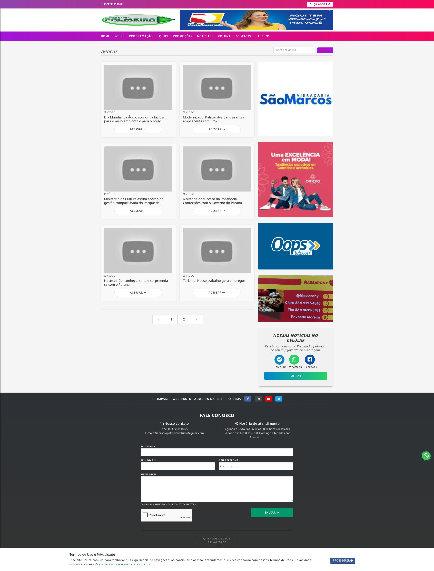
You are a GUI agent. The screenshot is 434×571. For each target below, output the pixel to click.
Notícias (204, 36)
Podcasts (243, 36)
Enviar (271, 512)
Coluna (224, 36)
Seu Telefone (228, 460)
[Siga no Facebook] (247, 399)
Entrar (295, 375)
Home (105, 36)
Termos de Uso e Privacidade (218, 540)
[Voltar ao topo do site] (429, 342)
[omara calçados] (295, 179)
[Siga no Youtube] (268, 399)
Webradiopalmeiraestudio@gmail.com (179, 433)
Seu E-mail (148, 460)
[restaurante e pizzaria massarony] (295, 298)
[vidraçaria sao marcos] (295, 98)
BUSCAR (325, 50)
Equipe (163, 36)
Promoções (182, 36)
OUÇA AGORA (319, 4)
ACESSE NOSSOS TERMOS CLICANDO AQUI (125, 564)
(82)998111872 (177, 429)
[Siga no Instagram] (258, 399)
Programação (141, 36)
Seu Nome (148, 446)
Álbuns (264, 36)
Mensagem (148, 474)
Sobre (119, 36)
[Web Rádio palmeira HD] (138, 20)
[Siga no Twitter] (278, 399)
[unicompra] (256, 20)
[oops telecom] (295, 246)
